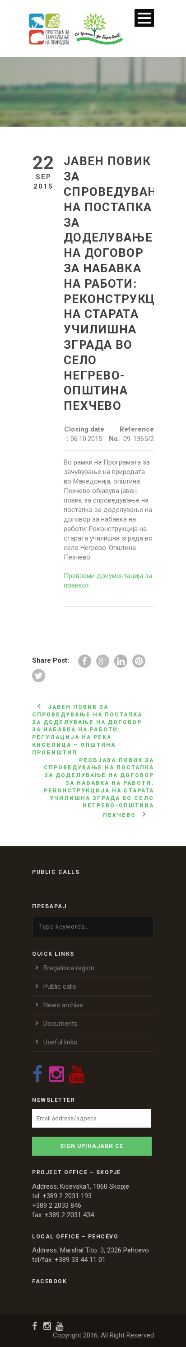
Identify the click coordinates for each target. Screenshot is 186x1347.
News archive (63, 1005)
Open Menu (144, 18)
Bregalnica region (68, 968)
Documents (60, 1024)
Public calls (59, 986)
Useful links (60, 1042)
